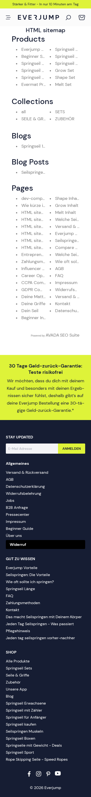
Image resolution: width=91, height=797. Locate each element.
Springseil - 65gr (71, 63)
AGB (59, 268)
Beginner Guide (19, 528)
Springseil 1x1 (33, 146)
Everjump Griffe (37, 49)
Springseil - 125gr (72, 56)
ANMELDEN (71, 448)
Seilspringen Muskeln (24, 731)
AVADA (52, 335)
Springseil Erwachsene (26, 703)
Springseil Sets (19, 668)
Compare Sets (69, 247)
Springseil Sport (20, 752)
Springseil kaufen (21, 724)
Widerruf (18, 544)
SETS (60, 112)
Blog (10, 696)
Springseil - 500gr (39, 63)
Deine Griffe (33, 304)
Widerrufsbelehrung (23, 493)
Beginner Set (34, 56)
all (23, 112)
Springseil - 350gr (39, 77)
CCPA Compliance (39, 283)
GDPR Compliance (39, 290)
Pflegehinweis (18, 630)
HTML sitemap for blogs (45, 219)
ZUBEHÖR (64, 119)
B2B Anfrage (17, 507)
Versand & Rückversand (27, 472)
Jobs (10, 500)
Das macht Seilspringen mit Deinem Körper (44, 616)
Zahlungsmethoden (40, 261)
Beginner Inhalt (36, 318)
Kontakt (62, 304)
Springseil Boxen (20, 738)
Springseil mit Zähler (24, 710)
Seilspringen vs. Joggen (44, 172)
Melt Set (63, 84)
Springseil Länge (20, 588)
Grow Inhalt (66, 205)
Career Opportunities (42, 275)
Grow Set (64, 70)
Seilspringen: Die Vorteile (28, 574)
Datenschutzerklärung (25, 486)
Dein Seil (29, 311)
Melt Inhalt (65, 212)
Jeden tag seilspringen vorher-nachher (40, 637)
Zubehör (13, 682)
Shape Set (65, 77)
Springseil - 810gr (38, 70)
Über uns (14, 535)
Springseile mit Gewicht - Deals (34, 745)
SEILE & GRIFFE (36, 119)
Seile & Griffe (17, 675)
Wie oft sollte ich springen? (30, 581)
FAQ (59, 275)
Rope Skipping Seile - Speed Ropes (37, 759)
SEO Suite (69, 335)
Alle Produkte (18, 661)
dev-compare (35, 198)
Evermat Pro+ (35, 84)
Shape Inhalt (67, 198)
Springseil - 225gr (73, 49)
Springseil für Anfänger (26, 717)
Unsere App (16, 689)
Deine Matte (33, 297)
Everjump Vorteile (73, 233)
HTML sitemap (35, 247)
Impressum (66, 283)
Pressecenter (17, 514)
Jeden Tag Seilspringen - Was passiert (40, 623)
